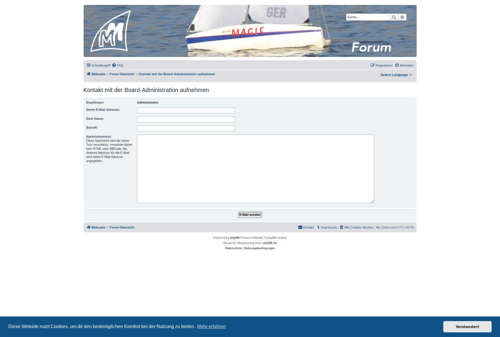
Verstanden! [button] (467, 326)
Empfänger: (95, 102)
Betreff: (92, 127)
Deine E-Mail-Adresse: (103, 109)
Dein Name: (95, 118)
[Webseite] (249, 31)
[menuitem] (117, 65)
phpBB (234, 237)
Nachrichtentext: (99, 136)
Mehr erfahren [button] (211, 326)
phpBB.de (270, 242)
